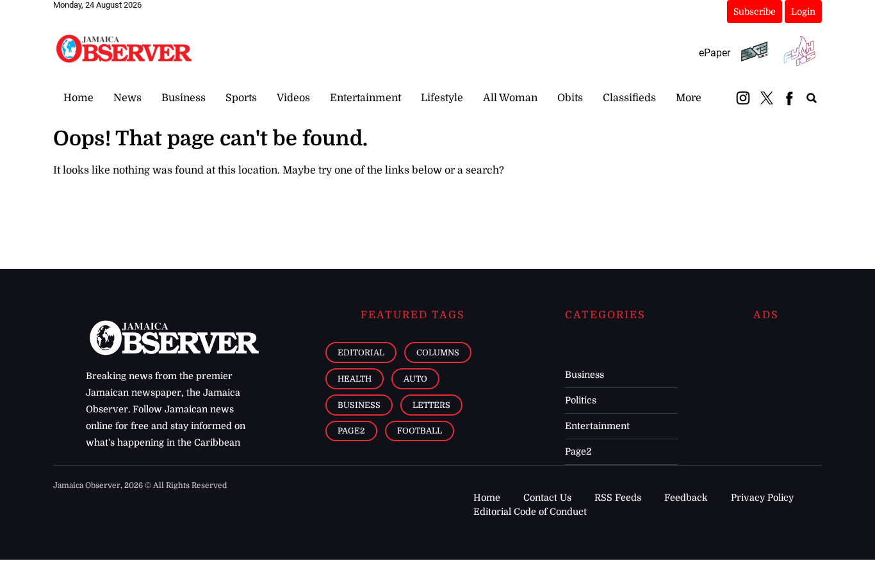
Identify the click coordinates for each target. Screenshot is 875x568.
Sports (241, 98)
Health (355, 379)
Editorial (361, 352)
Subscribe (754, 11)
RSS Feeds (617, 497)
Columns (437, 352)
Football (419, 430)
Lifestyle (442, 98)
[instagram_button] (743, 98)
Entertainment (365, 98)
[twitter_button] (766, 98)
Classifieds (629, 98)
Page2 (351, 430)
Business (183, 98)
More (688, 98)
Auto (415, 379)
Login (803, 11)
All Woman (510, 98)
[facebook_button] (789, 98)
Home (78, 98)
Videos (293, 98)
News (127, 98)
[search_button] (811, 98)
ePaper (714, 53)
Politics (580, 400)
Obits (570, 98)
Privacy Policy (762, 497)
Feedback (686, 497)
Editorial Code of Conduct (530, 512)
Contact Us (547, 497)
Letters (431, 405)
